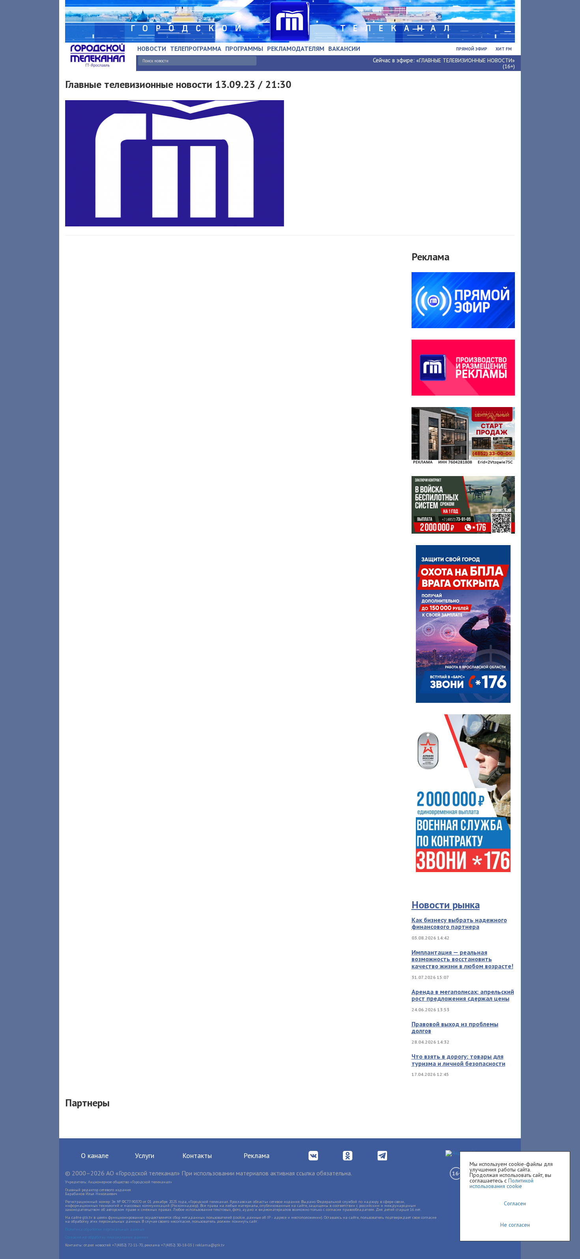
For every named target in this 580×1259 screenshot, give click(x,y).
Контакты (197, 1155)
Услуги (144, 1155)
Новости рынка (446, 904)
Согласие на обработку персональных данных (106, 1237)
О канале (95, 1155)
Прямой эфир (471, 49)
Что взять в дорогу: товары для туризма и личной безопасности (458, 1059)
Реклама (256, 1155)
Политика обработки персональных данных (104, 1229)
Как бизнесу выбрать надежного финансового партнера (459, 923)
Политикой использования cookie (501, 1183)
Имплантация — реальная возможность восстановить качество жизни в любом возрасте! (462, 959)
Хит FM (504, 49)
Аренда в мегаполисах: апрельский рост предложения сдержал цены (463, 995)
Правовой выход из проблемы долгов (455, 1027)
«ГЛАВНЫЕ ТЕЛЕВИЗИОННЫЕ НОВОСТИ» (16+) (465, 63)
